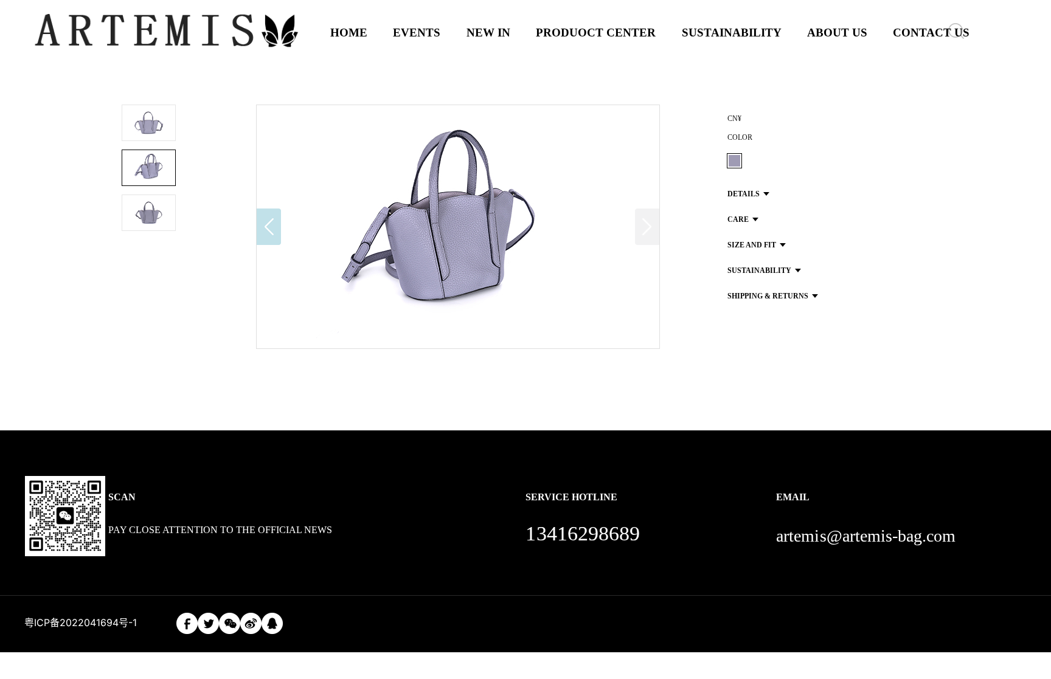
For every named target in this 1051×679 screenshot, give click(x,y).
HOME (348, 32)
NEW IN (488, 32)
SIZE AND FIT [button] (751, 245)
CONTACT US (931, 32)
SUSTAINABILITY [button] (759, 270)
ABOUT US (837, 32)
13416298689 (583, 533)
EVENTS (416, 32)
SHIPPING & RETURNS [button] (767, 296)
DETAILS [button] (743, 194)
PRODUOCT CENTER (596, 32)
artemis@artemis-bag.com (866, 535)
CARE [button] (738, 219)
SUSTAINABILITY (732, 32)
